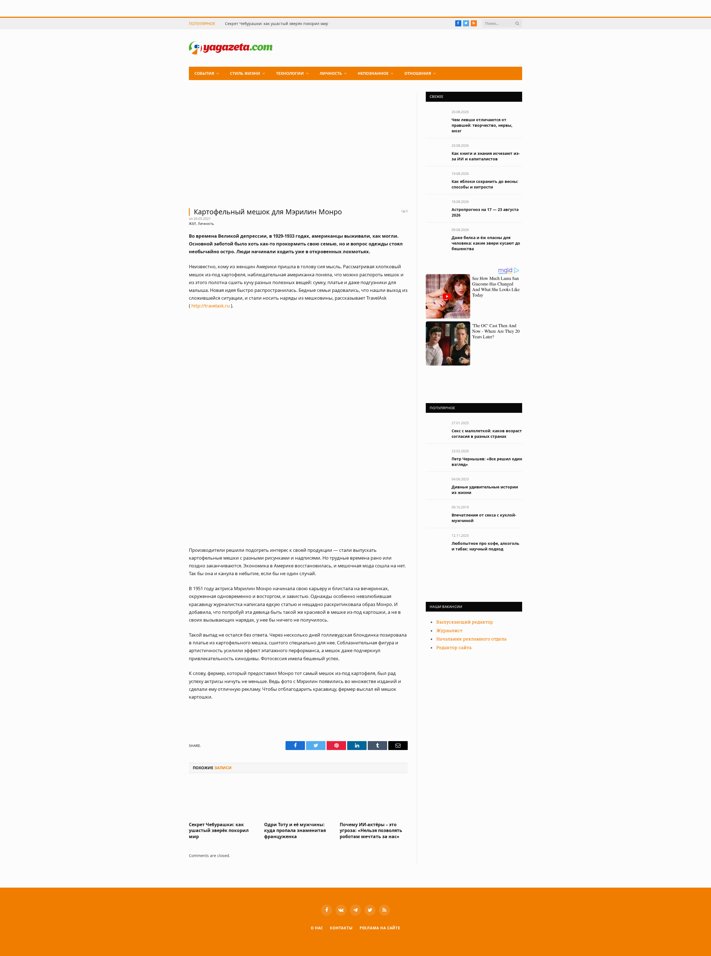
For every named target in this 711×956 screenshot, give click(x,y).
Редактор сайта (454, 647)
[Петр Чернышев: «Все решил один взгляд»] (436, 457)
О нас (317, 927)
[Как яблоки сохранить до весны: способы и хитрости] (436, 180)
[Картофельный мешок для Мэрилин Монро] (298, 146)
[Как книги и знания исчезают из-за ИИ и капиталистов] (436, 152)
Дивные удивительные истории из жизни (485, 489)
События (204, 73)
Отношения (417, 73)
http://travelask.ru (210, 305)
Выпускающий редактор (464, 622)
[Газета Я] (230, 48)
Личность (331, 73)
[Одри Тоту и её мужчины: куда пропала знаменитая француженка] (298, 799)
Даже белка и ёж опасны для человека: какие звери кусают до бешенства (486, 243)
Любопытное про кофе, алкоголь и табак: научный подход (485, 546)
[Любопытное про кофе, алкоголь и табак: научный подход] (436, 542)
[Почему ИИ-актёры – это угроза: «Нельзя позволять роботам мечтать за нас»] (374, 799)
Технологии (290, 73)
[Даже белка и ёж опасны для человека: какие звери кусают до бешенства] (436, 236)
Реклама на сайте (380, 927)
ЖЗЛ (192, 223)
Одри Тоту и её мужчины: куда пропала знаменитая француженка (295, 831)
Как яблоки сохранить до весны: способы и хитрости (485, 184)
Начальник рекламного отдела (471, 639)
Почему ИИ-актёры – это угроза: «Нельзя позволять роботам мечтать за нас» (371, 831)
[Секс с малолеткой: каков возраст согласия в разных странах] (436, 429)
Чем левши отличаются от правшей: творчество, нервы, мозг (482, 125)
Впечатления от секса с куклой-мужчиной (484, 517)
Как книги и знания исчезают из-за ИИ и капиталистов (486, 156)
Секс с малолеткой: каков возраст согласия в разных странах (487, 433)
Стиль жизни (245, 73)
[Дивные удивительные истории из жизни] (436, 485)
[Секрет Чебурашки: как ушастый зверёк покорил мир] (223, 799)
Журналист (449, 630)
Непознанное (373, 73)
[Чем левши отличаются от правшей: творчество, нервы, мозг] (436, 118)
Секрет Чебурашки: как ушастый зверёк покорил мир (276, 23)
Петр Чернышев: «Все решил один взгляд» (487, 461)
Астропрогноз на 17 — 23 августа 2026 (485, 212)
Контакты (341, 927)
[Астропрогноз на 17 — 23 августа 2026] (436, 208)
